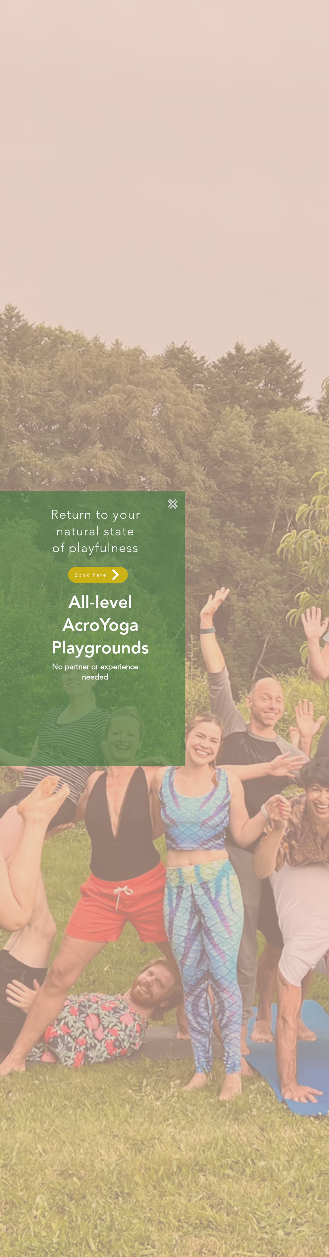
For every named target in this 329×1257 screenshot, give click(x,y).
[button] (173, 504)
